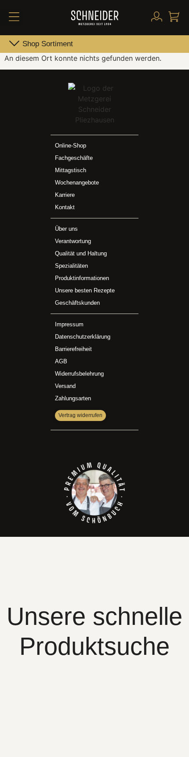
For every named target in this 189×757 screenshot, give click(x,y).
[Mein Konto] (156, 16)
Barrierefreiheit (73, 349)
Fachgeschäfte (74, 158)
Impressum (69, 324)
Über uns (66, 228)
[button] (11, 18)
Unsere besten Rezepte (85, 290)
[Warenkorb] (173, 16)
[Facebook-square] (85, 444)
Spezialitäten (71, 265)
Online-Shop (70, 145)
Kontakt (65, 207)
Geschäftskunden (77, 302)
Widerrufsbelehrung (79, 373)
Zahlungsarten (73, 398)
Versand (65, 386)
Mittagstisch (70, 170)
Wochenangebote (77, 182)
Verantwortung (73, 241)
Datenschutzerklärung (82, 336)
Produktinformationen (82, 278)
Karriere (65, 195)
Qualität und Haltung (81, 253)
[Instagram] (103, 444)
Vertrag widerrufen (80, 415)
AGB (61, 361)
